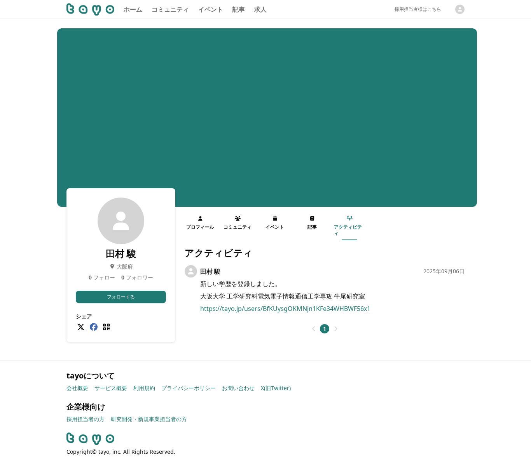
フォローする (121, 296)
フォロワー (137, 277)
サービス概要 (110, 388)
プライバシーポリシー (188, 388)
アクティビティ (348, 230)
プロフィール (200, 227)
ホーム (133, 9)
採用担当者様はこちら (418, 9)
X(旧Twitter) (276, 388)
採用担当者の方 (85, 419)
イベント (210, 9)
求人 (260, 9)
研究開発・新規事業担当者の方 (149, 419)
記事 (238, 9)
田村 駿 (210, 271)
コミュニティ (170, 9)
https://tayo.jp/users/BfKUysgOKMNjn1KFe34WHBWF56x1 (285, 308)
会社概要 (77, 388)
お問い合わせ (238, 388)
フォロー (102, 277)
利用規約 (144, 388)
